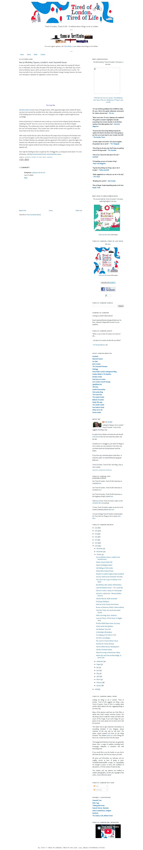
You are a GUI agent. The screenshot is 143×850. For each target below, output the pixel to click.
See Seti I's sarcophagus (103, 638)
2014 (96, 531)
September (100, 661)
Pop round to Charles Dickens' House (107, 641)
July (98, 667)
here (100, 483)
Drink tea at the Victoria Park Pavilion (107, 604)
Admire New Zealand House (104, 571)
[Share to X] (24, 160)
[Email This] (20, 160)
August (99, 664)
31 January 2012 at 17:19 (38, 172)
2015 (96, 528)
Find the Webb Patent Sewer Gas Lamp (108, 623)
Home (22, 54)
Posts (96, 786)
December (100, 548)
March (99, 679)
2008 (96, 689)
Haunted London (24, 110)
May (98, 673)
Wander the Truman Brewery (105, 644)
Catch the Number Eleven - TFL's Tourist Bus (109, 588)
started (108, 735)
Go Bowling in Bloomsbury (104, 632)
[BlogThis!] (22, 160)
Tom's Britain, (68, 46)
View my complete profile (102, 470)
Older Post (79, 210)
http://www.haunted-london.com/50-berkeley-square (45, 154)
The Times (96, 177)
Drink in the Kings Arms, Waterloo (106, 615)
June (98, 670)
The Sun (111, 113)
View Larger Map (50, 105)
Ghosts (28, 157)
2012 (96, 537)
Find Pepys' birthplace (102, 601)
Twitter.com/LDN (104, 170)
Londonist (95, 157)
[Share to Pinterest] (28, 160)
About (29, 54)
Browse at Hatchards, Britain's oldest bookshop (110, 607)
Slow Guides (111, 181)
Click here (102, 235)
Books (35, 54)
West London (47, 157)
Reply (25, 178)
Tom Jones (108, 422)
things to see (36, 157)
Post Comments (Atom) (34, 215)
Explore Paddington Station (104, 565)
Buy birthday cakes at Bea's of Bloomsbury (108, 585)
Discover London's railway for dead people (109, 590)
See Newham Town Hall (103, 629)
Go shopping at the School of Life (106, 635)
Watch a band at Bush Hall (104, 562)
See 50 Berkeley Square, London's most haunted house (43, 62)
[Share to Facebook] (26, 160)
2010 (96, 543)
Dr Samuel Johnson (99, 345)
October (99, 554)
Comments (98, 790)
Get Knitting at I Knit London (104, 568)
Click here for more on (108, 100)
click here (111, 509)
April (98, 676)
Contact (43, 54)
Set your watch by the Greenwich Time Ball (109, 577)
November (100, 551)
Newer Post (22, 210)
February (99, 682)
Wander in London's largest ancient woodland (110, 574)
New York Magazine (99, 163)
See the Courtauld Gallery (104, 649)
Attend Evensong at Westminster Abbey (108, 652)
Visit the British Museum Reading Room (107, 647)
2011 (96, 540)
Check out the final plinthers (104, 626)
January (99, 685)
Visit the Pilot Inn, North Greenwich (106, 599)
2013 (96, 534)
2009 (96, 546)
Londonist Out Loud (98, 503)
